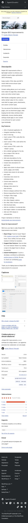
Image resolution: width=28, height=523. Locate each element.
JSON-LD (18, 381)
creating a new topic (13, 236)
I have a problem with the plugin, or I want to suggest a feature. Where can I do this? (10, 327)
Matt (4, 486)
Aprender (4, 470)
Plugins (17, 462)
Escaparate (18, 457)
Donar (17, 476)
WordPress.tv (6, 479)
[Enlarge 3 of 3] (24, 290)
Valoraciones (6, 49)
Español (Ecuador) (10, 499)
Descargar (5, 39)
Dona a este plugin (7, 447)
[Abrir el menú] (25, 2)
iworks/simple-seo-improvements (11, 220)
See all (24, 415)
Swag (17, 479)
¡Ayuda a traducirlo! (16, 12)
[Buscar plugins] (18, 17)
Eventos (17, 473)
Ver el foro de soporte (8, 433)
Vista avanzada (6, 389)
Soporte (5, 61)
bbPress (5, 489)
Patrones (17, 465)
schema (21, 384)
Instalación (6, 53)
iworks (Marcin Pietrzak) (11, 35)
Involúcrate (18, 470)
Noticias (4, 460)
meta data (23, 381)
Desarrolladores (6, 476)
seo (25, 384)
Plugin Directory (6, 7)
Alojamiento (5, 462)
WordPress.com (7, 484)
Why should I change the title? (10, 321)
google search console (20, 378)
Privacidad (5, 465)
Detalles (5, 45)
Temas (17, 460)
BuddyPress (6, 492)
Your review (5, 415)
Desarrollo (6, 57)
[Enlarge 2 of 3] (24, 277)
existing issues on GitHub (11, 257)
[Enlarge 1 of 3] (11, 277)
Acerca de (4, 457)
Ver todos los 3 (22, 374)
